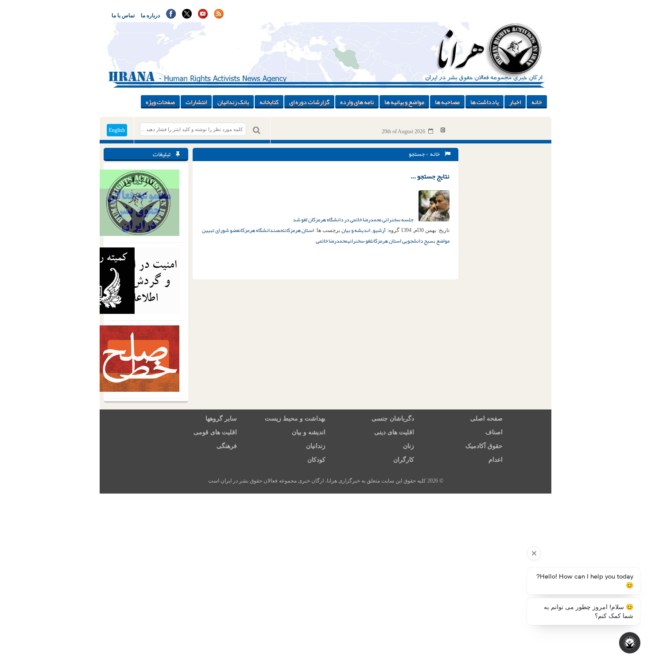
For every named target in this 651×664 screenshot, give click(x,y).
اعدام (495, 459)
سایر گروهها (221, 418)
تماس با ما (123, 15)
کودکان (316, 459)
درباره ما (150, 15)
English (117, 130)
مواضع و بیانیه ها (404, 102)
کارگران (403, 459)
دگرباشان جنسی (393, 418)
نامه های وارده (357, 102)
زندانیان (316, 446)
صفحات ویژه (160, 102)
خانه (536, 102)
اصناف (494, 432)
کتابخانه (269, 102)
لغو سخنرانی (360, 240)
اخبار (515, 102)
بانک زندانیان (233, 102)
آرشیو (379, 230)
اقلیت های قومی (215, 432)
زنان (408, 446)
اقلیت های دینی (394, 432)
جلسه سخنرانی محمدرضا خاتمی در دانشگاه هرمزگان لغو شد (353, 219)
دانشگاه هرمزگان (256, 230)
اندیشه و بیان (355, 230)
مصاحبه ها (447, 102)
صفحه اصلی (486, 418)
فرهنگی (227, 446)
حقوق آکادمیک (484, 446)
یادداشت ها (484, 102)
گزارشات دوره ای (309, 102)
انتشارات (196, 102)
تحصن (279, 230)
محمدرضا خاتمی (332, 240)
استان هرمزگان (299, 230)
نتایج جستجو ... (430, 176)
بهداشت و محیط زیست (295, 418)
